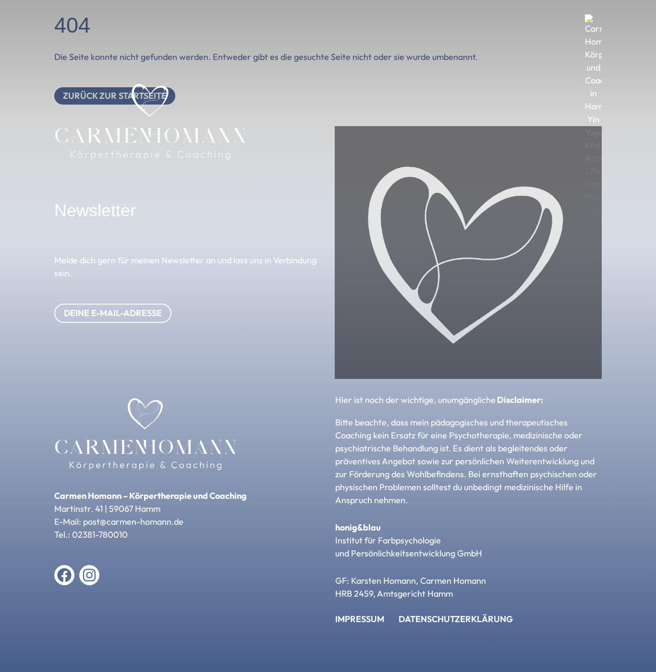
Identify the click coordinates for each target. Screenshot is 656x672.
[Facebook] (64, 575)
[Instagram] (89, 575)
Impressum (359, 619)
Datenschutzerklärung (456, 619)
